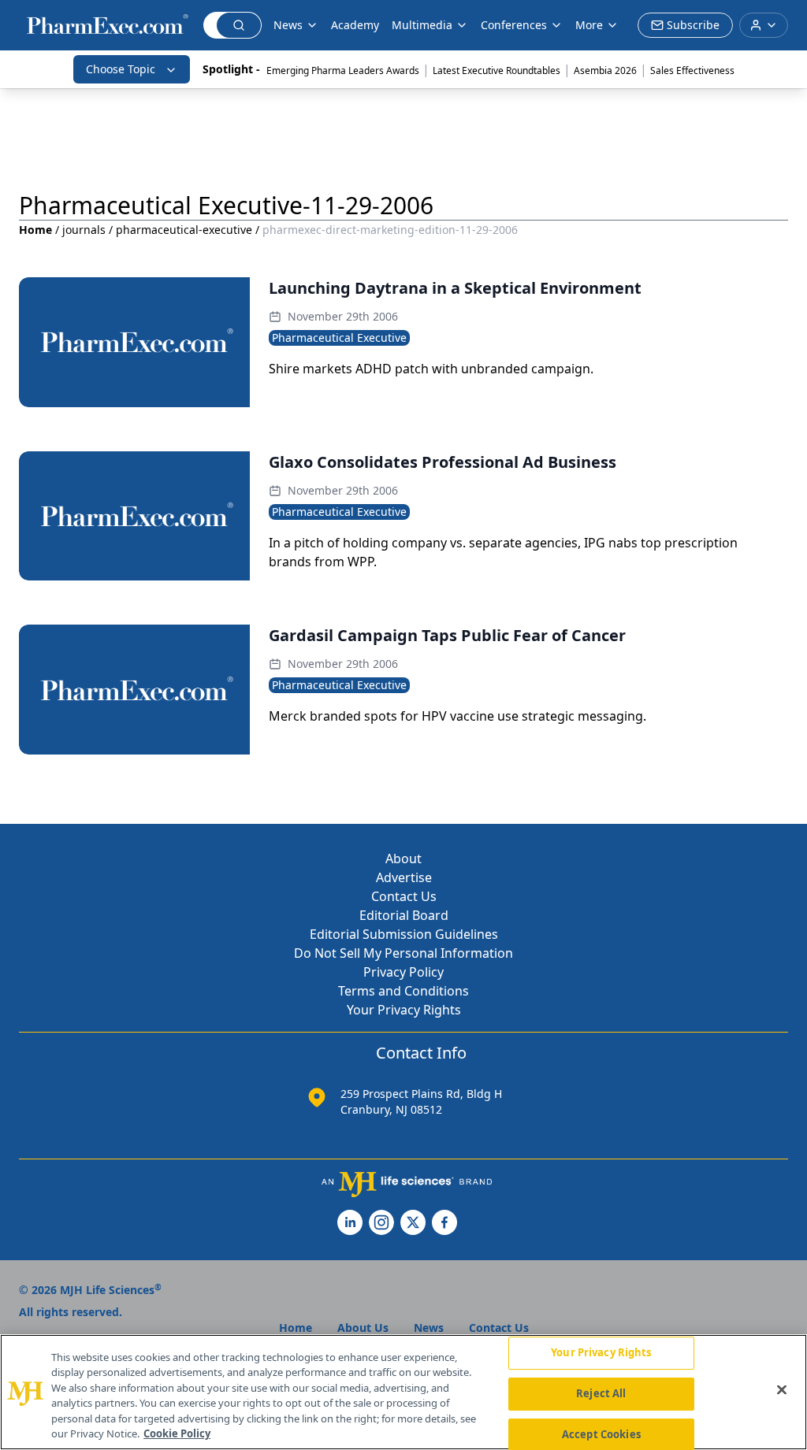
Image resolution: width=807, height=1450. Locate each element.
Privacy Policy (403, 972)
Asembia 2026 (605, 70)
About (403, 858)
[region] (403, 1392)
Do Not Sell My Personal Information (403, 953)
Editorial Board (403, 915)
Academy (355, 24)
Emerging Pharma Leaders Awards (342, 70)
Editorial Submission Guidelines (404, 934)
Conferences (514, 24)
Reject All (601, 1393)
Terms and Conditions (403, 990)
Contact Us (404, 896)
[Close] (781, 1390)
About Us (363, 1327)
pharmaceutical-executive (184, 229)
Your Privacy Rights (404, 1009)
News (288, 24)
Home (35, 229)
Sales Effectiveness (692, 70)
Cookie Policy (176, 1433)
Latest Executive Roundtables (496, 70)
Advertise (404, 877)
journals (84, 229)
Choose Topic (120, 68)
